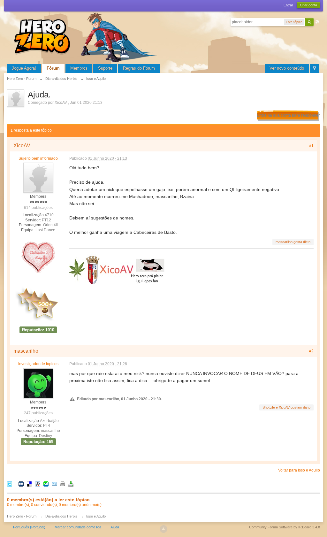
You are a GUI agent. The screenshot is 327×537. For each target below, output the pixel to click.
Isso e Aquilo (96, 516)
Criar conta (308, 5)
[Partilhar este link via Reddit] (37, 483)
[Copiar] (62, 483)
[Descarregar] (70, 483)
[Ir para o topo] (163, 529)
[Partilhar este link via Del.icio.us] (29, 483)
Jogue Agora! (24, 68)
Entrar (288, 5)
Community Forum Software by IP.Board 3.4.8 (284, 527)
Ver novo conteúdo (287, 68)
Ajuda (114, 527)
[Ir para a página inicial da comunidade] (87, 36)
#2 (311, 351)
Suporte (105, 68)
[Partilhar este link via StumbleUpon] (46, 483)
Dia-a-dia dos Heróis (61, 516)
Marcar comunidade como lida (78, 527)
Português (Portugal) (29, 527)
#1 (311, 145)
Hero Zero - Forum (21, 516)
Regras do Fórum (139, 68)
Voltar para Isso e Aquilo (299, 470)
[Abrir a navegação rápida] (314, 68)
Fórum (53, 68)
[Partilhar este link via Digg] (21, 483)
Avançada (317, 21)
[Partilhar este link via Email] (54, 483)
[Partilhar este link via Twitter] (9, 483)
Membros (78, 68)
